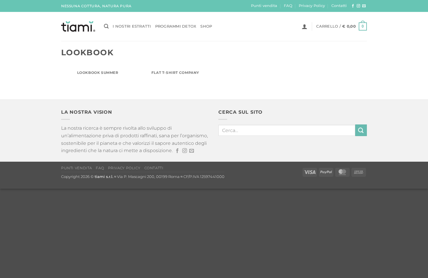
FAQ (288, 5)
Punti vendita (264, 5)
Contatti (339, 5)
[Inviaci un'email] (364, 6)
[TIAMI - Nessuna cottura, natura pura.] (78, 26)
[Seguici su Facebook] (353, 6)
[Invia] (361, 130)
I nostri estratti (132, 26)
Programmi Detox (176, 26)
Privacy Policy (312, 5)
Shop (206, 26)
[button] (106, 26)
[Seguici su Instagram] (358, 6)
